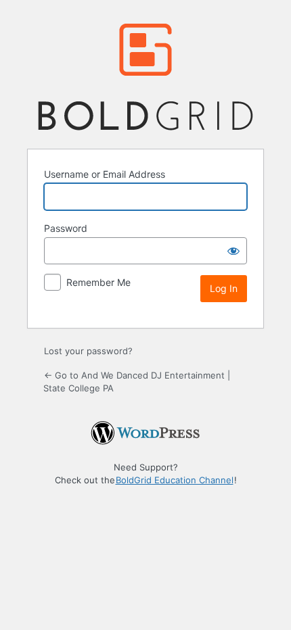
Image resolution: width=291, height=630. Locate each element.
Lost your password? (88, 350)
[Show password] (233, 250)
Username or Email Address (104, 174)
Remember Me (98, 282)
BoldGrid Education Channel (174, 480)
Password (65, 228)
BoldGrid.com (145, 77)
